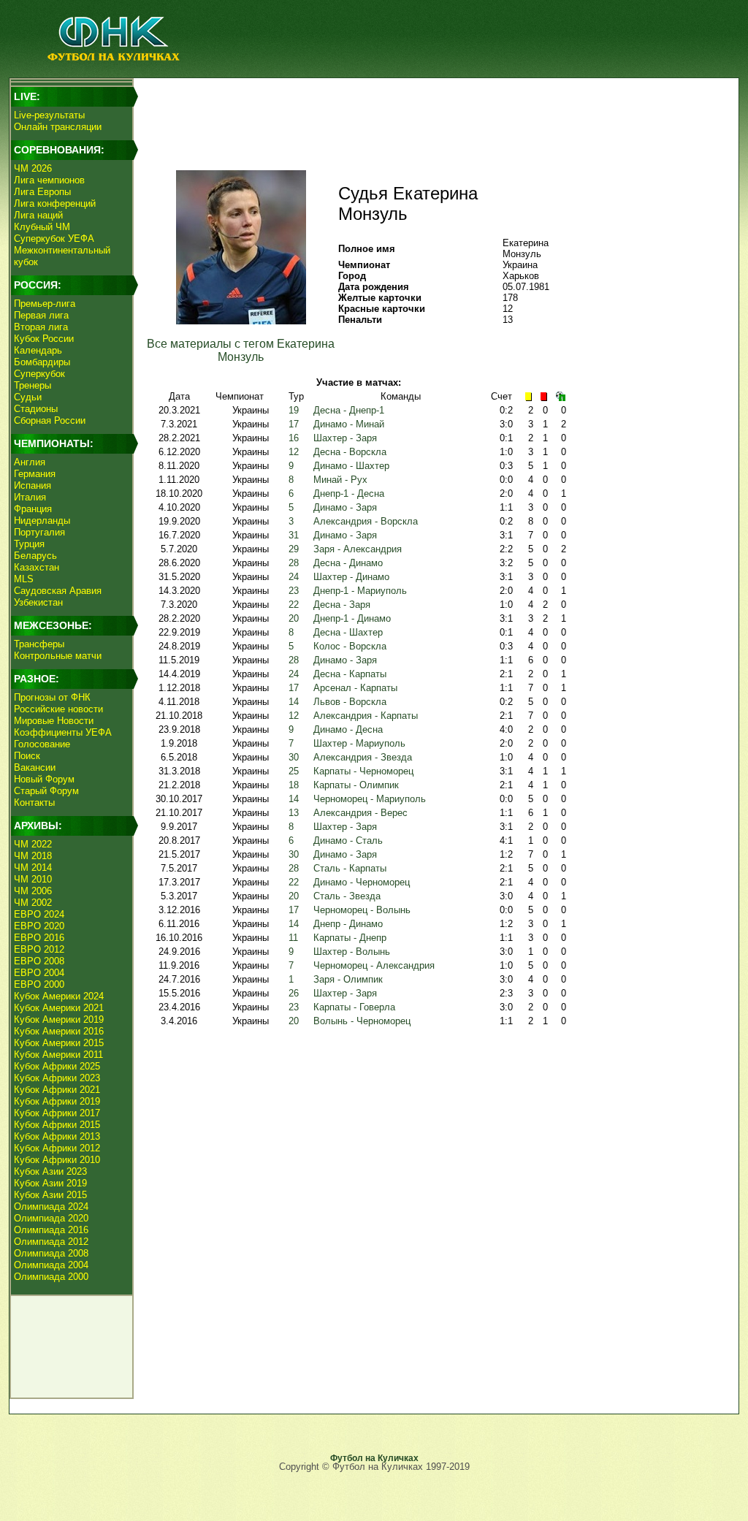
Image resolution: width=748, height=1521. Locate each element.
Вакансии (35, 767)
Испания (32, 485)
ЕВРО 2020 (39, 925)
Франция (33, 508)
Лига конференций (55, 203)
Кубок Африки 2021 (57, 1089)
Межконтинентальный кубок (62, 256)
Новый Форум (44, 779)
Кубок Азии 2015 (50, 1194)
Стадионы (36, 408)
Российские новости (58, 709)
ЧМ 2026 (33, 168)
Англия (29, 462)
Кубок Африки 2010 (57, 1159)
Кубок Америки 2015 (59, 1042)
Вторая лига (41, 326)
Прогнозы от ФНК (52, 697)
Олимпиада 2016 (51, 1229)
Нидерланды (42, 520)
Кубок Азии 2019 (50, 1183)
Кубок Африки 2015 (57, 1124)
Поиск (27, 755)
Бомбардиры (42, 362)
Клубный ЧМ (42, 226)
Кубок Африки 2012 (57, 1148)
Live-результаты (49, 115)
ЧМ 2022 (33, 844)
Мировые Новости (54, 720)
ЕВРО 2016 (39, 937)
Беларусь (35, 555)
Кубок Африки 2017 (57, 1113)
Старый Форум (46, 790)
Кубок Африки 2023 (57, 1077)
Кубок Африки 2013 (57, 1136)
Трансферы (39, 643)
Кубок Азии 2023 (50, 1171)
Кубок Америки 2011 (58, 1054)
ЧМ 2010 (33, 879)
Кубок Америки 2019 (59, 1019)
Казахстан (36, 567)
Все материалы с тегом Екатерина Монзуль (241, 350)
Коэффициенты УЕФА (63, 732)
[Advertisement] (433, 114)
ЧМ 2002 (33, 902)
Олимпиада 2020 (51, 1218)
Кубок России (44, 338)
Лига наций (38, 215)
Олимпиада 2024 (51, 1206)
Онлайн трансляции (58, 126)
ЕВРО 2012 (39, 949)
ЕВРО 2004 (39, 972)
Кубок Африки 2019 (57, 1101)
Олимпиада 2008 (51, 1253)
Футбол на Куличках (374, 1458)
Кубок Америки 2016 (59, 1031)
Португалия (39, 532)
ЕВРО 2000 (39, 984)
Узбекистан (38, 602)
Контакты (34, 802)
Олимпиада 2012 (51, 1241)
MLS (24, 578)
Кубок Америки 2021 (59, 1007)
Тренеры (32, 385)
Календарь (38, 350)
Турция (29, 543)
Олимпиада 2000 (51, 1276)
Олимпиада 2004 (51, 1264)
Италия (30, 497)
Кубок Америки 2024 (59, 996)
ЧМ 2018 (33, 855)
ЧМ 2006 (33, 890)
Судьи (28, 397)
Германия (35, 473)
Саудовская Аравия (58, 590)
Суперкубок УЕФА (54, 238)
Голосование (42, 744)
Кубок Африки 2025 (57, 1066)
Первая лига (41, 315)
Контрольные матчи (58, 655)
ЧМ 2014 (33, 867)
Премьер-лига (44, 303)
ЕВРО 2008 (39, 961)
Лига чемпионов (49, 180)
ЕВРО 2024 (39, 914)
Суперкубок (39, 373)
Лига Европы (42, 191)
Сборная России (49, 420)
